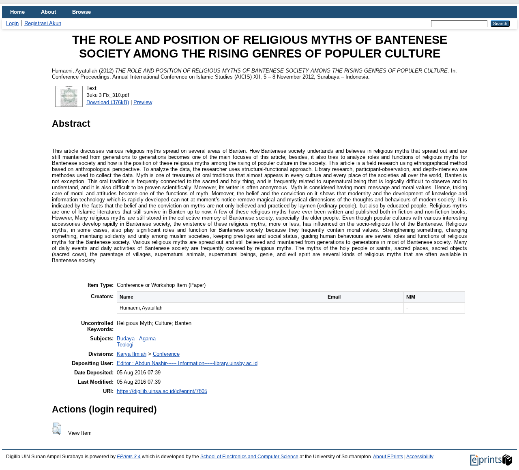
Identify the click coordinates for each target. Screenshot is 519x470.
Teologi (125, 345)
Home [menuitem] (17, 12)
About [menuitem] (48, 12)
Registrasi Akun (42, 23)
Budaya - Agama (136, 338)
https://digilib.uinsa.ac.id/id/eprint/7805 (162, 391)
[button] (56, 429)
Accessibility (419, 456)
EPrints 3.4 (129, 456)
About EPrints (388, 456)
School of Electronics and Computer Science (249, 456)
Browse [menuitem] (81, 12)
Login (12, 23)
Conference (166, 354)
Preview (142, 102)
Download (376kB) (107, 102)
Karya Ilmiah (131, 354)
